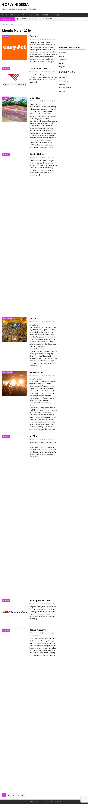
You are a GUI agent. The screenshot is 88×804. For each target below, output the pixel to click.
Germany (62, 53)
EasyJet (33, 36)
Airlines (45, 15)
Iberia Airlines (37, 154)
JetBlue (34, 436)
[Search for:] (75, 19)
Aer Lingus (63, 77)
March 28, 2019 (36, 603)
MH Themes (61, 802)
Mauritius (35, 97)
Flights (4, 15)
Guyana (62, 67)
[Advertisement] (72, 33)
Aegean (62, 84)
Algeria (61, 63)
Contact (55, 15)
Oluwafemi (47, 39)
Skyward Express (65, 88)
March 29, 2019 (36, 376)
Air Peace (62, 91)
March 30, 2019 (36, 39)
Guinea (61, 56)
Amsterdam (36, 372)
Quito (33, 318)
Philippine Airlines (40, 600)
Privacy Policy (33, 15)
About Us (21, 15)
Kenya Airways (38, 629)
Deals (12, 15)
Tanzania (62, 60)
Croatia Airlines (38, 68)
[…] (56, 61)
